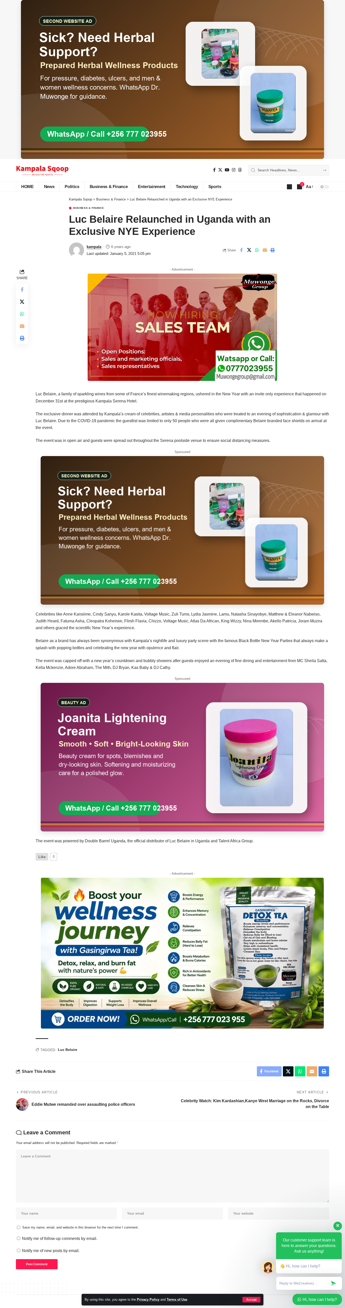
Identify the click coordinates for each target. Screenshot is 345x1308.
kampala (94, 246)
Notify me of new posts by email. (51, 1251)
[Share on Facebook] (241, 250)
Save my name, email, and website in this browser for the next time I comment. (80, 1227)
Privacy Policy (148, 1299)
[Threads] (240, 170)
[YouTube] (227, 170)
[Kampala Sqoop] (42, 170)
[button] (251, 1299)
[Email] (264, 250)
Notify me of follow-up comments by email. (59, 1238)
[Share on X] (249, 250)
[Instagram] (234, 170)
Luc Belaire (67, 1050)
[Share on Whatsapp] (256, 250)
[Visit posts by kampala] (76, 250)
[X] (220, 170)
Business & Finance (88, 208)
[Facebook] (214, 170)
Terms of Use (177, 1299)
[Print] (272, 250)
